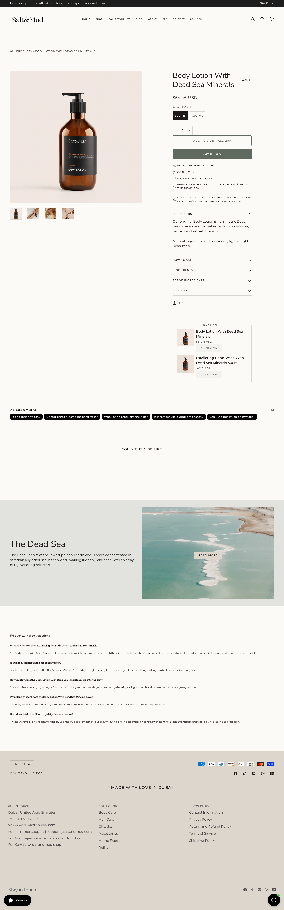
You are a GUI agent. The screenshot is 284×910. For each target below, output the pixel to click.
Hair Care (106, 819)
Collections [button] (109, 806)
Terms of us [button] (199, 806)
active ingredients (188, 280)
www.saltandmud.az (63, 838)
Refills (103, 847)
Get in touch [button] (18, 806)
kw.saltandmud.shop (44, 845)
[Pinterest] (253, 773)
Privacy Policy (200, 819)
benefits (180, 290)
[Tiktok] (244, 773)
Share (183, 302)
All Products (21, 51)
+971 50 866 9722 (41, 825)
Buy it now (212, 154)
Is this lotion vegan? (26, 417)
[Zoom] (17, 195)
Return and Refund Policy (210, 826)
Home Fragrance (112, 840)
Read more (182, 246)
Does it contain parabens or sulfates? (72, 417)
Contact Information (206, 812)
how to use (182, 259)
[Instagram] (263, 773)
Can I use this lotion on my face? (232, 417)
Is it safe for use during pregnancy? (178, 417)
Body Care (107, 812)
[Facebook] (235, 773)
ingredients (183, 270)
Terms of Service (202, 833)
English (265, 3)
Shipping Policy (202, 840)
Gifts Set (105, 826)
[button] (119, 19)
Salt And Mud (24, 773)
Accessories (108, 833)
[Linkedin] (272, 773)
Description (182, 213)
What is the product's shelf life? (126, 417)
